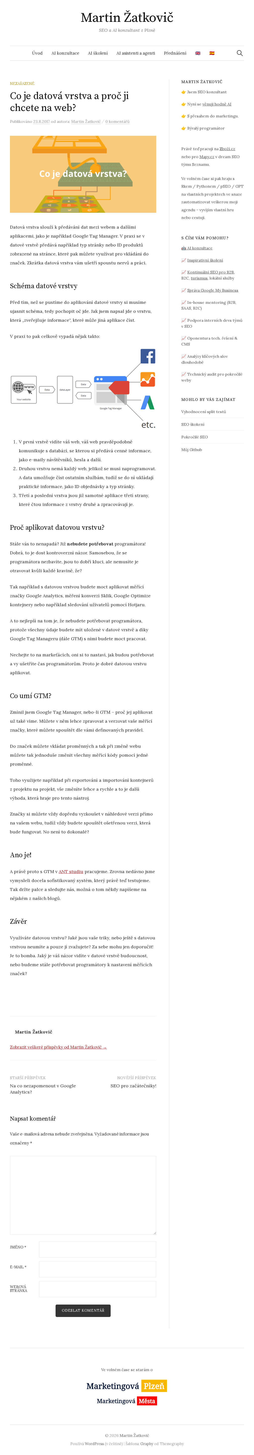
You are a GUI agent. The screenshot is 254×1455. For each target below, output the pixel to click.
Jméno (18, 1247)
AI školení (98, 53)
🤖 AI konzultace (197, 248)
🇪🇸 (212, 53)
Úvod (37, 53)
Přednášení (175, 53)
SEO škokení (192, 424)
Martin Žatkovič (127, 17)
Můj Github (191, 449)
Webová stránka (18, 1289)
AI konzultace (65, 53)
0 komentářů (117, 121)
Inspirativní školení (205, 260)
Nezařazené (22, 83)
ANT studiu (71, 871)
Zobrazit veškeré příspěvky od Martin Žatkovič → (58, 1047)
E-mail (18, 1267)
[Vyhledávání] (240, 53)
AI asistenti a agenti (136, 53)
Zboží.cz (227, 148)
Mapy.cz (206, 156)
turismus (199, 278)
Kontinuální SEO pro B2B (210, 272)
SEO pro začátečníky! (133, 1086)
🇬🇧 (197, 53)
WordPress (94, 1443)
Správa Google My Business (212, 290)
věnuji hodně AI (216, 104)
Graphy (146, 1443)
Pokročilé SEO (194, 436)
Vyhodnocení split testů (203, 411)
